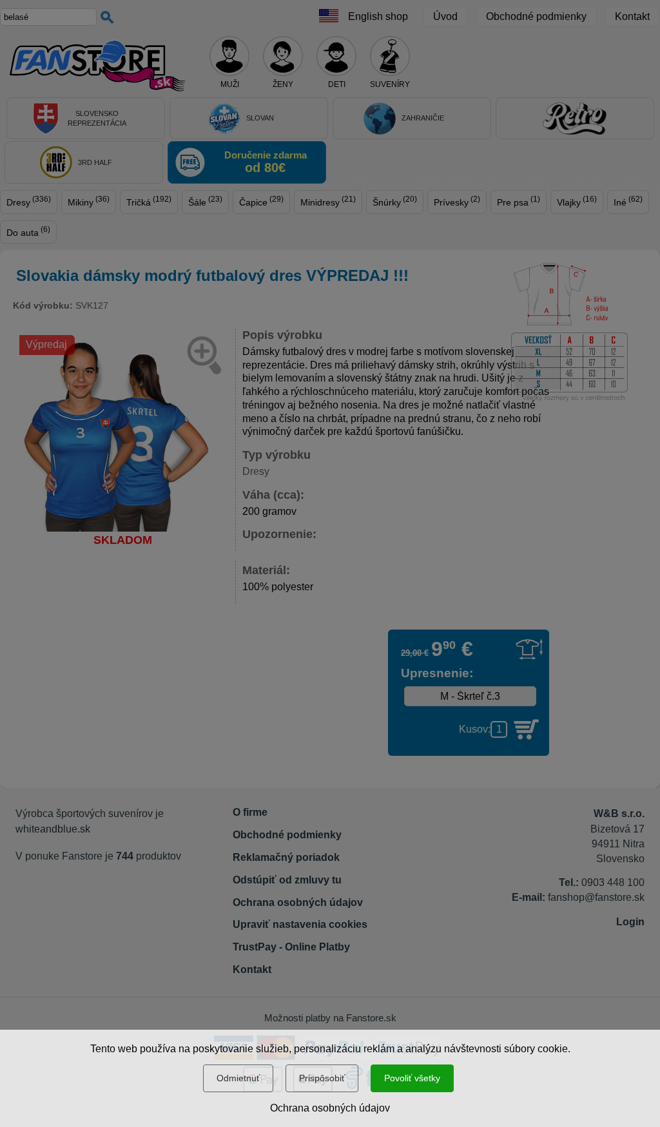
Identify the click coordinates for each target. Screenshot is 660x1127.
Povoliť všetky (412, 1078)
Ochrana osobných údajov (330, 1108)
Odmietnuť (238, 1078)
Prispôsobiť (322, 1078)
